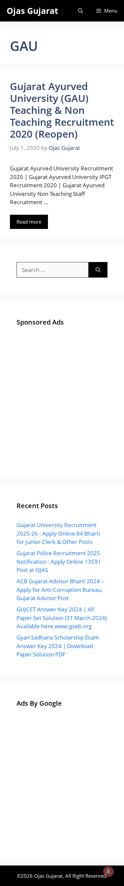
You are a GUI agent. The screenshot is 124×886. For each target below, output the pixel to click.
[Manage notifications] (108, 871)
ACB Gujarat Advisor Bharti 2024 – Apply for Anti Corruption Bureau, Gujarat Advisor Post (60, 589)
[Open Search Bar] (80, 11)
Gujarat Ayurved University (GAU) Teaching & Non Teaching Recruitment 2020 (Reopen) (62, 110)
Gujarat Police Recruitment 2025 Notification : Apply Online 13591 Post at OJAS (59, 561)
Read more (29, 221)
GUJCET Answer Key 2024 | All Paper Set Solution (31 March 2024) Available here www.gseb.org (62, 617)
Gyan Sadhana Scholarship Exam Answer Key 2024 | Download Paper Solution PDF (58, 646)
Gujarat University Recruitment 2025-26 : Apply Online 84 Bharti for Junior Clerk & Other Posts (58, 533)
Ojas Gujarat (32, 10)
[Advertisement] (62, 399)
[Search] (98, 270)
